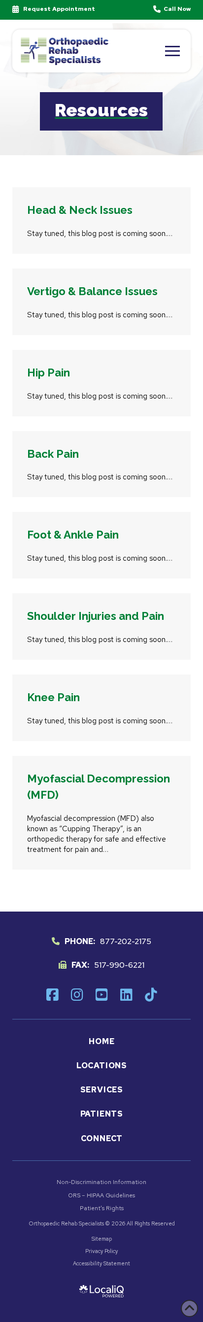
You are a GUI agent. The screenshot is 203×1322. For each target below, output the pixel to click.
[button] (172, 51)
